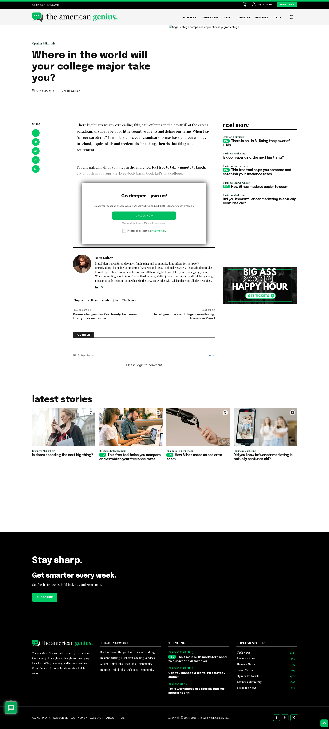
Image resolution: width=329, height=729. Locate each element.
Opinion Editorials (43, 43)
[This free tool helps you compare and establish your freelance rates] (131, 427)
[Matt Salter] (82, 272)
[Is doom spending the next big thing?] (63, 427)
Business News (177, 683)
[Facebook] (36, 133)
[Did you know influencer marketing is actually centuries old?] (265, 427)
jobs (116, 300)
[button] (291, 17)
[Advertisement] (260, 236)
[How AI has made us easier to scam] (198, 427)
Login (211, 355)
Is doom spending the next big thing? (253, 157)
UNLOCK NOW (144, 215)
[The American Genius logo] (75, 17)
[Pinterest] (102, 286)
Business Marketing (234, 153)
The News (129, 300)
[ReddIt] (36, 160)
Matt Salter (72, 91)
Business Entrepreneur (236, 166)
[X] (36, 142)
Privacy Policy (158, 230)
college (93, 300)
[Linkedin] (36, 151)
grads (105, 300)
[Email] (36, 169)
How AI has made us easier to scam (259, 187)
